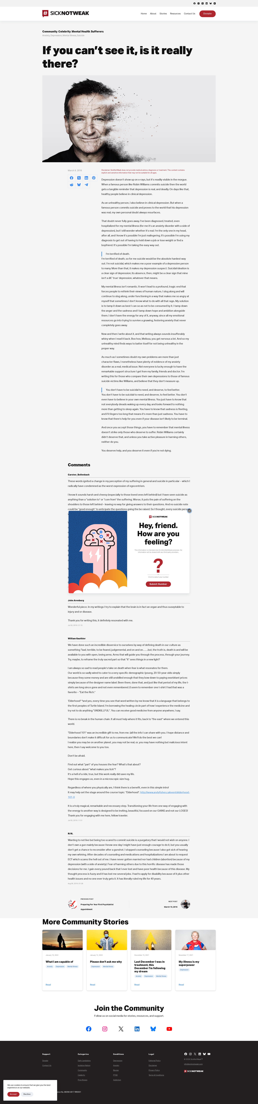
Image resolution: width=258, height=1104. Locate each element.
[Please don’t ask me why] (107, 940)
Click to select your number (158, 577)
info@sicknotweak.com (193, 1064)
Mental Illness (69, 35)
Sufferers (97, 31)
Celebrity (64, 31)
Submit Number (158, 584)
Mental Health (81, 31)
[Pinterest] (93, 177)
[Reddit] (71, 184)
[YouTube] (215, 3)
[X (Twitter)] (203, 3)
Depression (56, 35)
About (153, 14)
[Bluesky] (211, 3)
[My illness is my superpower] (195, 940)
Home (144, 14)
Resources (175, 14)
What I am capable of (59, 962)
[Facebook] (195, 3)
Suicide (80, 35)
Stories (163, 14)
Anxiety (46, 35)
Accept (13, 1094)
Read (48, 985)
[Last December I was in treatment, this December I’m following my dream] (151, 940)
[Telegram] (86, 184)
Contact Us (189, 14)
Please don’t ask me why (106, 962)
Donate (207, 14)
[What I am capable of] (62, 940)
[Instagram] (199, 3)
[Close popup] (189, 511)
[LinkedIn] (207, 3)
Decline (27, 1094)
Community (50, 31)
